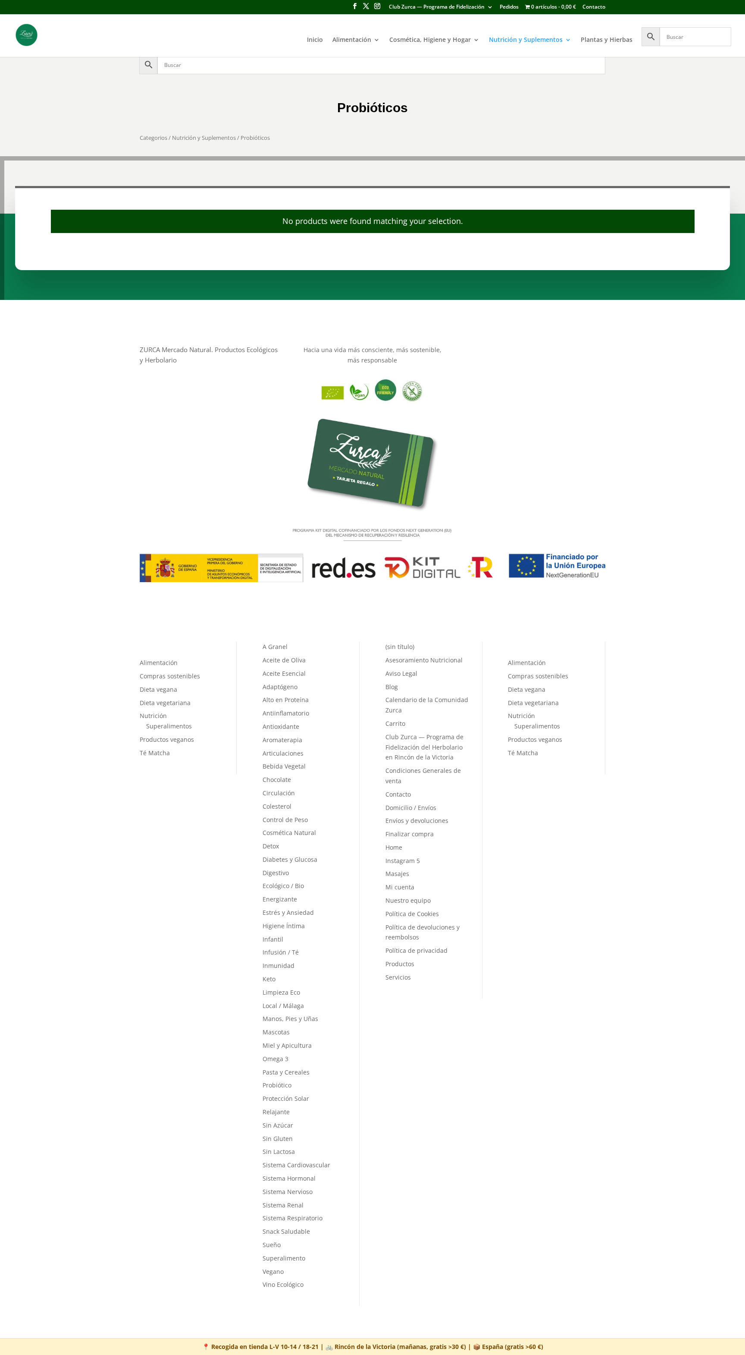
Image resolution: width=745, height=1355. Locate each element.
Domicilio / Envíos (410, 808)
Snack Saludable (286, 1231)
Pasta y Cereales (286, 1072)
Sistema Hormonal (289, 1178)
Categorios (153, 138)
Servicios (398, 977)
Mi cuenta (399, 887)
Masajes (397, 874)
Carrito (395, 723)
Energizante (280, 899)
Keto (269, 979)
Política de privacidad (416, 950)
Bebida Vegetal (284, 766)
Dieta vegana (158, 689)
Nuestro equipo (408, 900)
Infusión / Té (281, 952)
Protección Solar (286, 1098)
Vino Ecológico (283, 1284)
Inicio (315, 40)
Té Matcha (155, 753)
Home (393, 847)
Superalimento (284, 1258)
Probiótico (277, 1085)
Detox (271, 846)
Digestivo (276, 873)
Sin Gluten (278, 1138)
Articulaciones (283, 753)
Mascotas (276, 1032)
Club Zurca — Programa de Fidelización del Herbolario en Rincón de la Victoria (424, 747)
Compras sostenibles (170, 676)
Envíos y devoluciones (416, 820)
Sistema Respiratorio (292, 1218)
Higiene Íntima (284, 926)
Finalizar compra (409, 834)
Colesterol (277, 806)
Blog (391, 687)
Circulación (279, 793)
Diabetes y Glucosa (290, 859)
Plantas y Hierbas (606, 40)
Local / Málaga (283, 1006)
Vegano (273, 1271)
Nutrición (153, 716)
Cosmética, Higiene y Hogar (430, 40)
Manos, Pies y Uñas (290, 1019)
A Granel (275, 647)
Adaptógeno (280, 687)
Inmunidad (278, 965)
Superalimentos (169, 726)
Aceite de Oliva (284, 660)
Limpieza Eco (281, 992)
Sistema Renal (283, 1205)
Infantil (273, 939)
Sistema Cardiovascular (296, 1165)
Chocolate (277, 779)
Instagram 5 (402, 861)
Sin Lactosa (279, 1151)
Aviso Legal (401, 673)
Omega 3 (275, 1059)
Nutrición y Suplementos (526, 40)
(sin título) (399, 647)
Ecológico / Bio (283, 886)
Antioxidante (281, 726)
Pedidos (509, 7)
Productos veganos (167, 739)
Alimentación (351, 40)
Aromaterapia (282, 740)
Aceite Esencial (284, 673)
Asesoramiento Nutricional (424, 660)
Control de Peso (285, 820)
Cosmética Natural (289, 833)
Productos (399, 964)
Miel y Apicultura (287, 1045)
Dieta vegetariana (165, 703)
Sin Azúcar (278, 1125)
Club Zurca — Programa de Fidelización (437, 7)
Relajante (276, 1112)
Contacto (593, 7)
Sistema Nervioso (288, 1192)
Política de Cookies (412, 914)
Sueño (272, 1245)
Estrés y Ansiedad (288, 912)
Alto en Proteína (286, 700)
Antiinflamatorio (286, 713)
